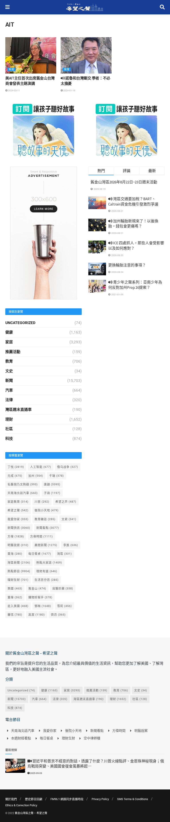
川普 (42, 501)
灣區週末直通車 (18, 409)
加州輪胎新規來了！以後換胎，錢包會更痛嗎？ (133, 224)
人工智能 (40, 466)
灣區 (64, 553)
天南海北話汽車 (23, 493)
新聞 (11, 69)
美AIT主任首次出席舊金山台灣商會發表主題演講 (30, 81)
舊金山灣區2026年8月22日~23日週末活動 (124, 182)
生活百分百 (47, 579)
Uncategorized (20, 323)
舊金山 (37, 588)
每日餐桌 (39, 553)
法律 (9, 400)
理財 (9, 419)
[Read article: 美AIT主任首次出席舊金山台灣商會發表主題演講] (30, 55)
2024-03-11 (14, 90)
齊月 (58, 614)
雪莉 (64, 606)
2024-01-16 (69, 90)
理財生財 (18, 579)
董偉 (15, 597)
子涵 (52, 493)
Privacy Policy (100, 799)
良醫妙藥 (62, 588)
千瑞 (56, 475)
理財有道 (46, 571)
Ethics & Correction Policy (21, 805)
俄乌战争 (67, 466)
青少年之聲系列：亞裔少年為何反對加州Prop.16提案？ (135, 285)
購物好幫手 (40, 597)
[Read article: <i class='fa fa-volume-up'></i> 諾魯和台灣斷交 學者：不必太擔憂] (86, 55)
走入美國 (18, 606)
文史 (9, 371)
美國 (15, 588)
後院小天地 (47, 510)
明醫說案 (18, 545)
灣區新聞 (19, 562)
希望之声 (65, 501)
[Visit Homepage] (84, 7)
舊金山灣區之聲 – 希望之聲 (31, 813)
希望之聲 (18, 510)
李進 (70, 545)
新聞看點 (47, 527)
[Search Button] (162, 7)
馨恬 (15, 614)
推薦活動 (12, 352)
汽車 (9, 390)
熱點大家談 (49, 562)
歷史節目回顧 (33, 799)
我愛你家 (18, 519)
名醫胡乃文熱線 (23, 484)
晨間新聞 (46, 545)
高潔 (36, 614)
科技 (9, 438)
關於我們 (11, 799)
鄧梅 (43, 606)
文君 (69, 519)
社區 (9, 429)
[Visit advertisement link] (43, 130)
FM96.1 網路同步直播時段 (66, 799)
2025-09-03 (36, 773)
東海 (15, 553)
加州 (35, 475)
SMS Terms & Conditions (132, 799)
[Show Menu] (7, 7)
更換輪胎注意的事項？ (127, 265)
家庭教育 (18, 501)
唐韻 (52, 484)
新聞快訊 (19, 527)
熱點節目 (19, 571)
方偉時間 (41, 536)
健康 (9, 332)
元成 (15, 475)
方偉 (16, 536)
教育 (9, 361)
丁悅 (16, 466)
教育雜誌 (45, 519)
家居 (9, 342)
